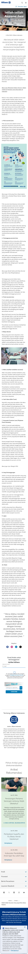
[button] (25, 927)
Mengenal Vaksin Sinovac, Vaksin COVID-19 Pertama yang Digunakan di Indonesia (14, 89)
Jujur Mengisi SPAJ (13, 466)
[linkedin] (16, 647)
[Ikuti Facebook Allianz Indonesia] (4, 892)
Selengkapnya (15, 950)
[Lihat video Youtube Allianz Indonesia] (24, 892)
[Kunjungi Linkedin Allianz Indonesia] (14, 892)
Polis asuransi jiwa (7, 124)
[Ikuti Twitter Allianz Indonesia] (9, 892)
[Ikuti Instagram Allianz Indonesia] (19, 892)
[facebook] (7, 647)
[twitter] (20, 647)
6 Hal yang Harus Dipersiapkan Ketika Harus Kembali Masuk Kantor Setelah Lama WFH (14, 196)
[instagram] (12, 647)
